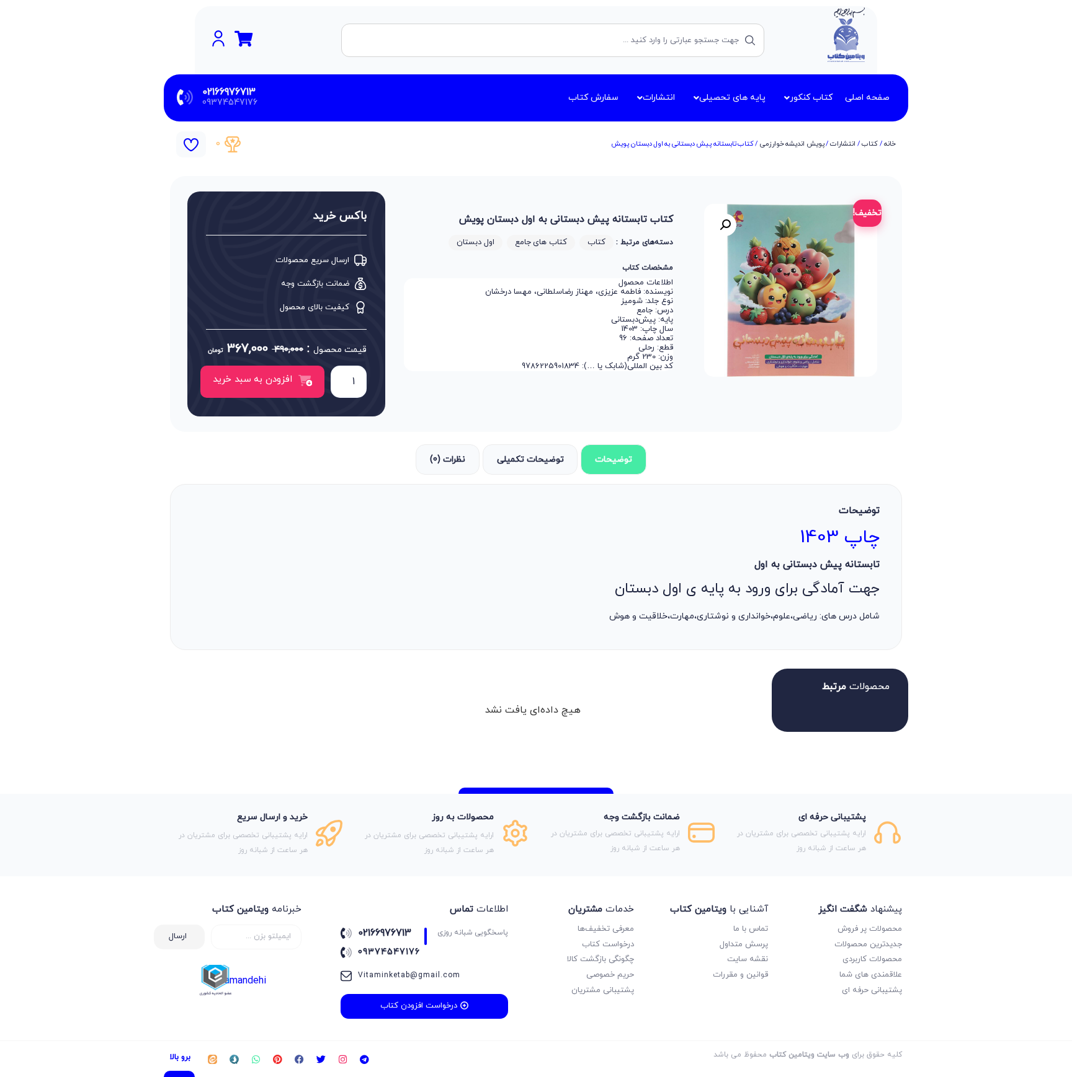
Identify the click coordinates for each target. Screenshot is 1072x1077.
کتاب (870, 144)
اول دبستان (475, 242)
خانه (890, 144)
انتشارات (842, 144)
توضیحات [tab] (613, 459)
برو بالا (180, 1057)
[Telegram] (364, 1059)
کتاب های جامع (541, 242)
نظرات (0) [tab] (447, 459)
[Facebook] (299, 1059)
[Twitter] (320, 1059)
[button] (725, 225)
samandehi (243, 981)
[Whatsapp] (255, 1059)
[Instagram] (342, 1059)
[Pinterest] (277, 1059)
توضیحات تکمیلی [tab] (530, 459)
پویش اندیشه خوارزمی (792, 144)
